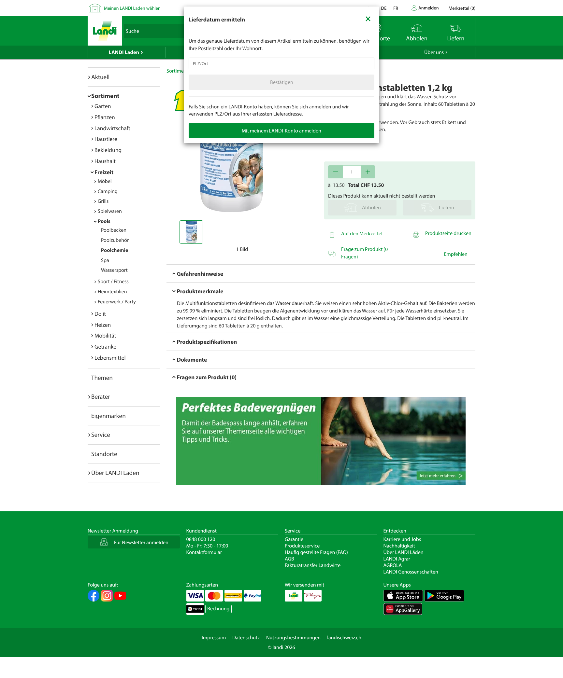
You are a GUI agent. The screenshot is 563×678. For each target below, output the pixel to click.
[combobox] (281, 63)
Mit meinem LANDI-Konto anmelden (281, 130)
